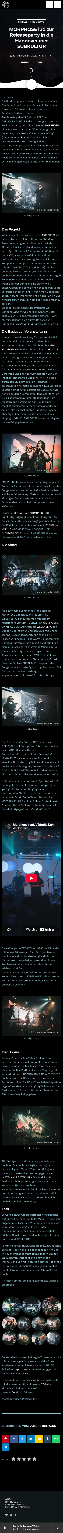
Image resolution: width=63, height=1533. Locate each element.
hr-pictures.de (22, 1369)
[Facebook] (15, 1515)
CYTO (10, 255)
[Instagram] (11, 1515)
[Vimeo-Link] (6, 5)
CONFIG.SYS (51, 622)
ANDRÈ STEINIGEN (21, 1177)
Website (46, 1384)
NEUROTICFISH (11, 533)
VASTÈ (5, 1177)
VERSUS (45, 1177)
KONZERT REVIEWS (31, 21)
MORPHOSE (48, 235)
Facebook (17, 1392)
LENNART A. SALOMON (27, 512)
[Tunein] (6, 1515)
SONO (44, 512)
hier (23, 137)
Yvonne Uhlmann (43, 1426)
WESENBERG (44, 626)
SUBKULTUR (51, 349)
